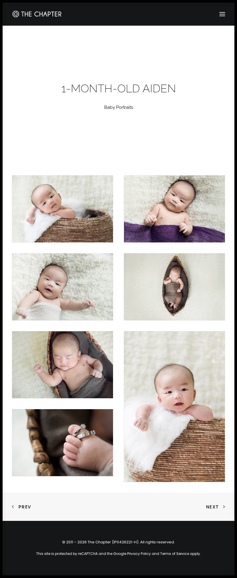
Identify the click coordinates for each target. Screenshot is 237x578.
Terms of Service (174, 553)
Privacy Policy (139, 553)
